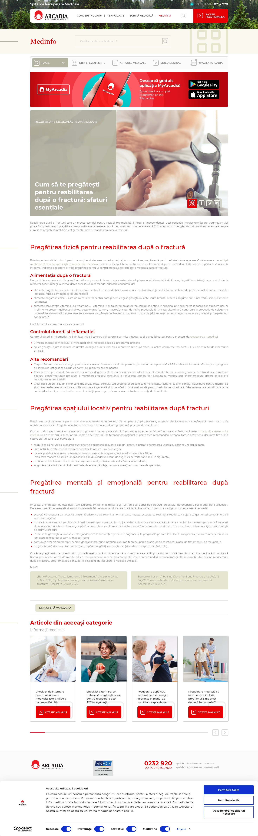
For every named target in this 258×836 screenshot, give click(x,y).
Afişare (181, 829)
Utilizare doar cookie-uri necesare (229, 812)
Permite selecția (229, 800)
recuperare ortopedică (203, 336)
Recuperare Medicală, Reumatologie (66, 121)
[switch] (99, 829)
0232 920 (221, 4)
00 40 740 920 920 (158, 767)
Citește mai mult (56, 712)
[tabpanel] (53, 679)
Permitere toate (228, 790)
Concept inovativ (89, 15)
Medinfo (165, 15)
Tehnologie (115, 15)
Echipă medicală (141, 15)
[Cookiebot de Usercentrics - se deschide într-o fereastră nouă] (22, 829)
